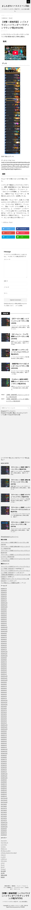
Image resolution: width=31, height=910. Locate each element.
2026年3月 (4, 596)
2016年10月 (4, 826)
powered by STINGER (19, 907)
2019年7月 (4, 759)
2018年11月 (4, 776)
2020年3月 (4, 743)
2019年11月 (4, 751)
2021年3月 (4, 719)
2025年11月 (4, 605)
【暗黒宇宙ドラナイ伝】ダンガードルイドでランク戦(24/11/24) (20, 366)
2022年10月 (4, 680)
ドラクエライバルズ (18, 887)
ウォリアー (4, 840)
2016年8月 (4, 830)
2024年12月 (4, 627)
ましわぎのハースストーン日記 (15, 6)
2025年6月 (4, 615)
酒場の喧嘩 (4, 875)
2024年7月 (4, 637)
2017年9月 (4, 804)
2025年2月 (4, 623)
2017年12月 (4, 798)
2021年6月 (4, 712)
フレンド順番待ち (7, 887)
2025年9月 (4, 609)
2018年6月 (4, 786)
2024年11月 (4, 629)
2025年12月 (4, 603)
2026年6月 (4, 590)
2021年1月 (4, 723)
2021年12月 (4, 700)
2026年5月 (4, 592)
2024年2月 (4, 647)
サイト (5, 293)
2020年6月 (4, 737)
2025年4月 (4, 619)
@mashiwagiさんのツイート (10, 536)
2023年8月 (4, 659)
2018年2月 (4, 794)
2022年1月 (4, 698)
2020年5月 (4, 739)
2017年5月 (4, 812)
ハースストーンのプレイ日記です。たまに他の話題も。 (15, 901)
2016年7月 (4, 833)
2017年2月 (4, 818)
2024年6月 (4, 639)
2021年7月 (4, 710)
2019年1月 (4, 771)
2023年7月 (4, 662)
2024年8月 (4, 635)
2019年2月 (4, 769)
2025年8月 (4, 611)
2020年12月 (4, 725)
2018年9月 (4, 780)
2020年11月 (4, 727)
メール (6, 287)
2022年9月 (4, 682)
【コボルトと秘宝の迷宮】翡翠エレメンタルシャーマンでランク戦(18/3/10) (20, 382)
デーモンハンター (6, 850)
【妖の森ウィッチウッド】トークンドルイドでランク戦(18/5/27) (20, 352)
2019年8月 (4, 757)
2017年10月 (4, 802)
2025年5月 (4, 617)
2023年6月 (4, 664)
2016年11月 (4, 824)
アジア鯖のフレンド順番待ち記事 (10, 582)
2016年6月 (4, 835)
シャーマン (4, 844)
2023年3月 (4, 670)
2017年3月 (4, 816)
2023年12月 (4, 651)
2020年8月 (4, 733)
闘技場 (2, 877)
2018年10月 (4, 778)
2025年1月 (4, 625)
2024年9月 (4, 633)
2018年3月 (4, 792)
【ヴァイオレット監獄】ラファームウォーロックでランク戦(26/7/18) (20, 524)
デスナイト (4, 848)
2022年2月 (4, 696)
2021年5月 (4, 714)
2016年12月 (4, 822)
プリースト (4, 861)
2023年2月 (4, 672)
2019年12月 (4, 749)
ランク (10, 222)
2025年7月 (4, 613)
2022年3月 (4, 694)
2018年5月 (4, 788)
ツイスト (3, 846)
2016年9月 (4, 828)
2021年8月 (4, 708)
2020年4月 (4, 741)
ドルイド (3, 855)
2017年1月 (4, 820)
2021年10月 (4, 704)
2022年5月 (4, 690)
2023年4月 (4, 668)
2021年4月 (4, 716)
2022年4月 (4, 692)
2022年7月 (4, 686)
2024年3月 (4, 645)
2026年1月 (4, 600)
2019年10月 (4, 753)
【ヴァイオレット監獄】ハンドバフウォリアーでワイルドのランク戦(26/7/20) (20, 509)
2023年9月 (4, 657)
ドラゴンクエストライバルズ (9, 853)
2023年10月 (4, 655)
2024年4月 (4, 643)
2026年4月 (4, 594)
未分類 (2, 873)
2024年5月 (4, 641)
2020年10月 (4, 729)
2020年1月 (4, 747)
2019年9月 (4, 755)
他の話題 (3, 871)
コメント (7, 259)
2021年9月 (4, 706)
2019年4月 (4, 765)
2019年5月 (4, 763)
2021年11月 (4, 702)
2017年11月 (4, 800)
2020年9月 (4, 731)
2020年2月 (4, 745)
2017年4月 (4, 814)
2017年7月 (4, 808)
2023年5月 (4, 666)
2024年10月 (4, 631)
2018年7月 (4, 784)
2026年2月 (4, 598)
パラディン (5, 222)
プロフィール (17, 889)
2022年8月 (4, 684)
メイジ (2, 863)
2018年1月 (4, 796)
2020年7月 (4, 735)
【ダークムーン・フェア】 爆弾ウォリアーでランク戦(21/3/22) (20, 336)
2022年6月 (4, 688)
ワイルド (3, 869)
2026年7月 (4, 588)
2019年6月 (4, 761)
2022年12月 (4, 676)
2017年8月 (4, 806)
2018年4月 (4, 790)
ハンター (3, 857)
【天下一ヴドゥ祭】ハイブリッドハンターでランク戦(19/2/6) (20, 321)
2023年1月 (4, 674)
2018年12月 (4, 773)
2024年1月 (4, 649)
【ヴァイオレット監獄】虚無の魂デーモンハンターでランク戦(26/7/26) (20, 482)
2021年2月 (4, 721)
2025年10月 (4, 607)
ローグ (2, 867)
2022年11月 (4, 678)
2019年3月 (4, 767)
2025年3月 (4, 621)
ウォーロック (4, 842)
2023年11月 (4, 653)
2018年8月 (4, 782)
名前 (6, 281)
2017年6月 (4, 810)
